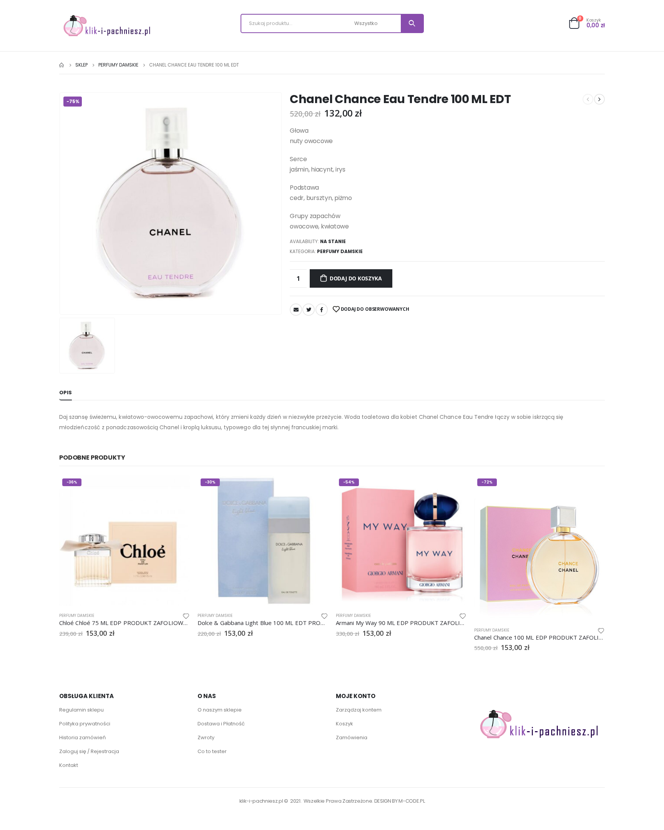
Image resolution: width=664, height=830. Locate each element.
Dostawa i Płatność (221, 723)
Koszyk (344, 723)
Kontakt (68, 765)
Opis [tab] (65, 392)
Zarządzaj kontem (359, 709)
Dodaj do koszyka (356, 278)
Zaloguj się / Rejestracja (89, 751)
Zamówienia (351, 737)
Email (296, 309)
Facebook (321, 309)
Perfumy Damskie (340, 251)
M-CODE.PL (411, 801)
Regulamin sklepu (81, 709)
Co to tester (212, 751)
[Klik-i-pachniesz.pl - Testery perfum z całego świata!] (107, 25)
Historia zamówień (82, 737)
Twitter (308, 309)
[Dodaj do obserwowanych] (186, 615)
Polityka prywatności (84, 723)
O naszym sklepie (220, 709)
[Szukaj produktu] (412, 23)
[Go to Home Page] (62, 65)
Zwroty (206, 737)
